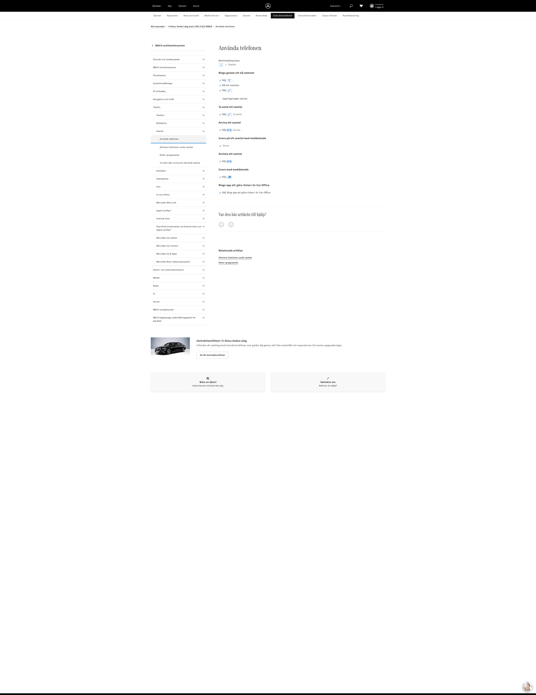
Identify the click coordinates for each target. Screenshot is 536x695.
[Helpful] (221, 224)
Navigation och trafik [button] (163, 99)
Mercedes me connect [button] (167, 245)
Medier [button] (156, 277)
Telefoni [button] (160, 115)
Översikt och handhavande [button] (166, 59)
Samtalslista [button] (162, 178)
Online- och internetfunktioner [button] (168, 269)
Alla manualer (158, 26)
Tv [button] (154, 293)
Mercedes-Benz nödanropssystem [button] (173, 261)
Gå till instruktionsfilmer (212, 355)
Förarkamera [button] (159, 75)
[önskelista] (361, 6)
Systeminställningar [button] (163, 83)
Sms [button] (158, 186)
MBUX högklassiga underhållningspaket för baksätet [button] (174, 319)
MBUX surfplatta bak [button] (163, 309)
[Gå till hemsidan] (268, 6)
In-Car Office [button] (163, 194)
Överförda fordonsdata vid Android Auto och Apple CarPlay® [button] (178, 228)
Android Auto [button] (163, 218)
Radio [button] (156, 285)
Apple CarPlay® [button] (163, 210)
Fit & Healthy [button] (159, 91)
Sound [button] (156, 301)
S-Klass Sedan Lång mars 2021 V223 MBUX (190, 26)
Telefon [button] (156, 107)
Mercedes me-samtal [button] (166, 237)
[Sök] (351, 6)
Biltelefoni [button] (161, 123)
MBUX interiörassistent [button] (164, 67)
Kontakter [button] (161, 170)
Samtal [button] (159, 131)
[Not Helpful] (231, 224)
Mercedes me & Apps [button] (166, 253)
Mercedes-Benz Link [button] (166, 202)
